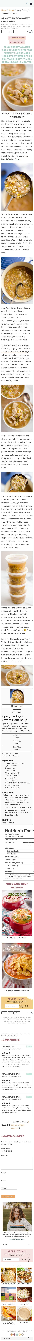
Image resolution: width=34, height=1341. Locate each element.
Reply (29, 1046)
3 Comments (29, 24)
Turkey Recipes (21, 1023)
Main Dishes (20, 1021)
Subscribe (24, 1006)
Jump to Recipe (18, 38)
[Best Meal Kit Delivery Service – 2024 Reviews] (8, 1301)
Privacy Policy (22, 1331)
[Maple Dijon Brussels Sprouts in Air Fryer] (24, 1282)
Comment (4, 1155)
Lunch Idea (12, 1021)
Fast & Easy (21, 1017)
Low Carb (28, 1019)
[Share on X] (11, 31)
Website (3, 1188)
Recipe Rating (5, 1148)
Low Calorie (21, 1019)
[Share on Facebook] (4, 31)
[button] (13, 710)
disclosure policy (12, 28)
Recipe (11, 10)
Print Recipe (18, 42)
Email (3, 1180)
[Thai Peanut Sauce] (24, 1320)
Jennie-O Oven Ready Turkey (14, 352)
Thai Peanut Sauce (24, 1322)
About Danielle (17, 1239)
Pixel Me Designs (12, 1331)
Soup (14, 1023)
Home (3, 10)
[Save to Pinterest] (17, 31)
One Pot (27, 1021)
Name (3, 1173)
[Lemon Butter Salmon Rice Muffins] (8, 1282)
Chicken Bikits (20, 617)
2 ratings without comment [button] (20, 1125)
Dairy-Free (14, 1017)
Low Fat (6, 1021)
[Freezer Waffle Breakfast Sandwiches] (8, 1320)
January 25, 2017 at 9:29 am (12, 1076)
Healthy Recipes (11, 1019)
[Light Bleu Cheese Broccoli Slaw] (24, 1301)
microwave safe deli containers (15, 645)
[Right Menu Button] (31, 3)
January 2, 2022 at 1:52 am (11, 1049)
